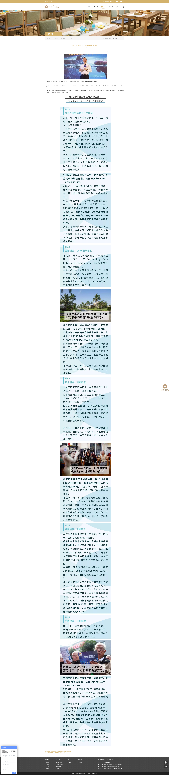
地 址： (102, 766)
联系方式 (80, 762)
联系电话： (102, 762)
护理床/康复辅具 (60, 764)
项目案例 (70, 762)
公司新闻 (49, 38)
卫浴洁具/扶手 (59, 762)
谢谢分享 (56, 38)
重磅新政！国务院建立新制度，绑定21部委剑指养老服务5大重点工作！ (59, 751)
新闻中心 (103, 7)
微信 (123, 1)
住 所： (102, 764)
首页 (89, 7)
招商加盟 (111, 7)
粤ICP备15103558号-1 (93, 773)
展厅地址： (102, 768)
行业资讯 (70, 38)
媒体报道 (63, 38)
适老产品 (96, 7)
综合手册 (58, 768)
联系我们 (118, 7)
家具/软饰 (59, 766)
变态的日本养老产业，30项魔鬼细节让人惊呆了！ (56, 752)
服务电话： (107, 1)
